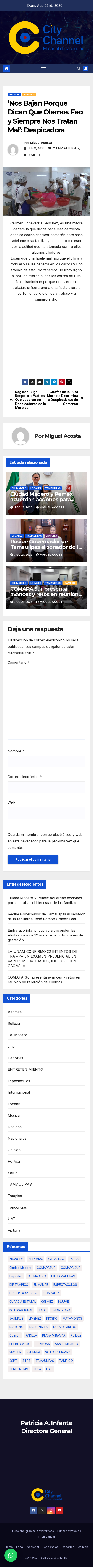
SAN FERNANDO (66, 1344)
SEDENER (33, 1352)
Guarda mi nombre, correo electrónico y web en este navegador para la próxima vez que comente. (45, 841)
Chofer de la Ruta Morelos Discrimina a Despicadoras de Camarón (62, 398)
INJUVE (63, 1301)
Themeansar (46, 1536)
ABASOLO (16, 1259)
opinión (14, 1335)
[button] (78, 68)
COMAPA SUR (70, 1268)
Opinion (14, 1150)
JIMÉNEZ (35, 1318)
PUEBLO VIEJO (19, 1344)
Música (14, 1115)
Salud (12, 1173)
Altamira (15, 1012)
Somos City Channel (54, 1557)
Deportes (15, 1058)
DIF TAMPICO (18, 1284)
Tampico (29, 94)
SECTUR (15, 1352)
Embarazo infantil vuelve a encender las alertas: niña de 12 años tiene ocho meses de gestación (45, 935)
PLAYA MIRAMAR (54, 1335)
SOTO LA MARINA (58, 1352)
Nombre (16, 751)
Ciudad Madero (20, 1268)
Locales (14, 94)
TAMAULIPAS (53, 488)
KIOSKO (52, 1318)
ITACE (42, 1310)
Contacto (31, 1557)
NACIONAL (16, 1327)
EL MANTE (41, 1284)
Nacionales (17, 1138)
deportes (16, 1276)
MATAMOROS (72, 1318)
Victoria (51, 535)
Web (11, 802)
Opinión (83, 1547)
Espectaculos (19, 1081)
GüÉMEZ (47, 1301)
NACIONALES (38, 1327)
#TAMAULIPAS (66, 148)
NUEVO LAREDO (64, 1327)
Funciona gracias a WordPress (33, 1531)
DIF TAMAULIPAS (63, 1276)
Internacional (19, 1092)
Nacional (15, 1127)
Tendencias (17, 1207)
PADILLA (31, 1335)
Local (20, 1547)
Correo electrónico (25, 777)
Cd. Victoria (56, 1259)
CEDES (74, 1259)
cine (11, 1046)
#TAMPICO (33, 155)
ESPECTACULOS (65, 1284)
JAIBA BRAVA (61, 1310)
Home (9, 1547)
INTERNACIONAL (21, 1310)
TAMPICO (66, 1361)
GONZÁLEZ (51, 1293)
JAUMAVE (16, 1318)
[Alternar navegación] (43, 69)
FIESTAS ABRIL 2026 (23, 1293)
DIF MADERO (37, 1276)
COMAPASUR (46, 1268)
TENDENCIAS (18, 1369)
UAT (12, 1219)
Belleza (14, 1023)
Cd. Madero (19, 488)
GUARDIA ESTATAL (22, 1301)
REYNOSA (43, 1344)
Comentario (19, 662)
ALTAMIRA (36, 1259)
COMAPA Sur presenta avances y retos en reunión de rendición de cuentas (44, 594)
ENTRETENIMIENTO (25, 1069)
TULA (37, 1369)
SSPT (13, 1361)
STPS (26, 1361)
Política (14, 1161)
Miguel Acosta (41, 143)
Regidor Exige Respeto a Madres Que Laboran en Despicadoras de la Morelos (30, 400)
